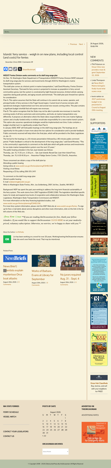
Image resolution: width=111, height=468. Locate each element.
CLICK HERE (57, 220)
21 (62, 427)
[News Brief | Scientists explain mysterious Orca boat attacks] (15, 258)
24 (47, 430)
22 (66, 427)
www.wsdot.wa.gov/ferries (67, 206)
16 (43, 427)
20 (58, 427)
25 (51, 430)
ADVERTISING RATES (90, 415)
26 (55, 430)
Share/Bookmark (29, 69)
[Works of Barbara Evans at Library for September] (44, 260)
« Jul (44, 436)
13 (58, 424)
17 (47, 427)
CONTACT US (8, 436)
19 (55, 427)
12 (55, 424)
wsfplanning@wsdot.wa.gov (19, 182)
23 (43, 430)
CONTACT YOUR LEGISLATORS (15, 431)
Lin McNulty (20, 232)
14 (62, 424)
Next (81, 44)
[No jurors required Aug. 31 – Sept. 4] (72, 262)
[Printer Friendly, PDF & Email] (12, 217)
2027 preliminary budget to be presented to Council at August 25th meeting (99, 104)
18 (51, 427)
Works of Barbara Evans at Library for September (42, 275)
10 (47, 424)
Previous (73, 44)
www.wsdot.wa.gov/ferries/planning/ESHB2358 (34, 166)
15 (66, 424)
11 (50, 424)
